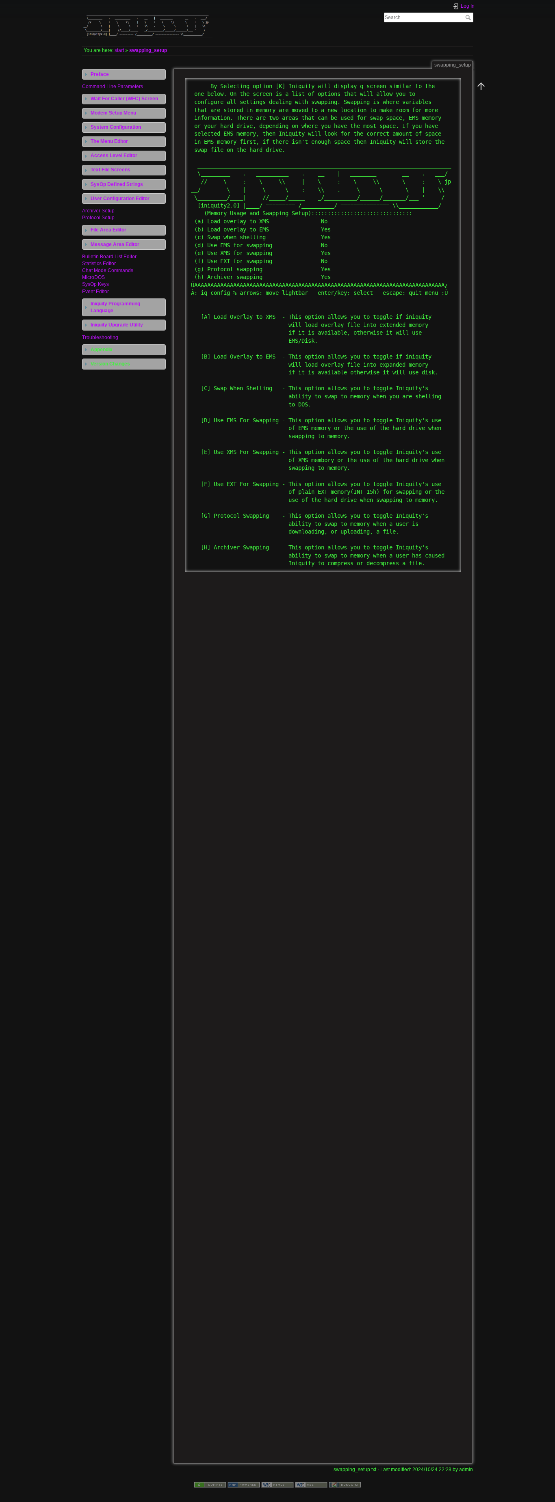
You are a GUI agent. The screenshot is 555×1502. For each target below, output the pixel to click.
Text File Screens (110, 170)
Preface (100, 74)
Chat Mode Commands (107, 270)
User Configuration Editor (120, 198)
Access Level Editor (114, 155)
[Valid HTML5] (277, 1484)
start (119, 50)
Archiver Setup (98, 211)
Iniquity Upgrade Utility (117, 325)
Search (469, 17)
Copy (449, 84)
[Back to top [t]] (481, 86)
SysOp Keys (95, 284)
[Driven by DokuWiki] (345, 1484)
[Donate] (210, 1484)
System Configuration (116, 127)
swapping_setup (148, 50)
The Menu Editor (109, 141)
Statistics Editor (99, 263)
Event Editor (95, 291)
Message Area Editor (115, 244)
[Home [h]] (177, 13)
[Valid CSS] (311, 1484)
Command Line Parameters (112, 86)
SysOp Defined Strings (117, 184)
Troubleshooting (100, 337)
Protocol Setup (98, 217)
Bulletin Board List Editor (109, 256)
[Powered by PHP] (244, 1484)
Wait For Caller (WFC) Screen (124, 99)
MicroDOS (93, 277)
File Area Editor (108, 230)
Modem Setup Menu (113, 113)
